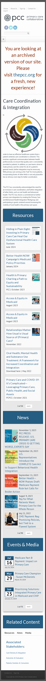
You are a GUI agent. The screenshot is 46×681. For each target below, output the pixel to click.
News (19, 632)
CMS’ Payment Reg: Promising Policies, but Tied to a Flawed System (29, 521)
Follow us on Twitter (11, 27)
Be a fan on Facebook (6, 27)
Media (28, 632)
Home (6, 9)
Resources (9, 632)
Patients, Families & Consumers (17, 663)
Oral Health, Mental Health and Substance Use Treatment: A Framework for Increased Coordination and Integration (22, 360)
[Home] (23, 18)
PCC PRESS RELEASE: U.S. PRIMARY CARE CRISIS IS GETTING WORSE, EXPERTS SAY (22, 440)
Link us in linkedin (15, 27)
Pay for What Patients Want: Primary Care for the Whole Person (30, 504)
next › (29, 406)
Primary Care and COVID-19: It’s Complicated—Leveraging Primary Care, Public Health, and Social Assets (22, 387)
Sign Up (22, 9)
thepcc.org (24, 75)
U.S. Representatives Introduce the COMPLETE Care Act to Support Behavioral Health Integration (23, 462)
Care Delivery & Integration (16, 653)
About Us (14, 9)
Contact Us (32, 9)
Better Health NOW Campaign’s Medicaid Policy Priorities (18, 259)
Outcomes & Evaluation (14, 658)
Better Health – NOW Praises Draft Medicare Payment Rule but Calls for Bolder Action (22, 485)
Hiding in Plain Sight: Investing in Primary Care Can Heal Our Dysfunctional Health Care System (21, 236)
